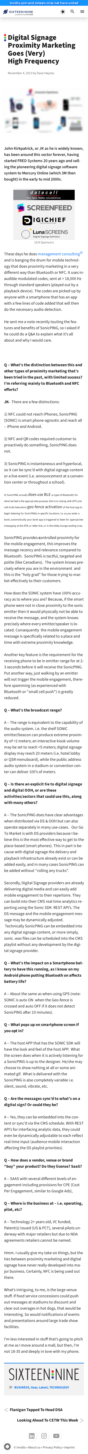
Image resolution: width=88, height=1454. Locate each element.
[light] (63, 11)
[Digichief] (44, 220)
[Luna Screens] (44, 233)
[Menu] (82, 11)
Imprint (69, 1447)
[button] (72, 11)
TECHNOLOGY (59, 1387)
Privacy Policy (52, 1447)
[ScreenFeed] (44, 208)
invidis (21, 1447)
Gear (34, 1387)
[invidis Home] (16, 11)
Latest (43, 1387)
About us (34, 1447)
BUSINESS (21, 1387)
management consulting (59, 254)
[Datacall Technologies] (44, 195)
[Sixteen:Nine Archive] (44, 1379)
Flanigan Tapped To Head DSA (36, 1410)
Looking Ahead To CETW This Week (47, 1420)
